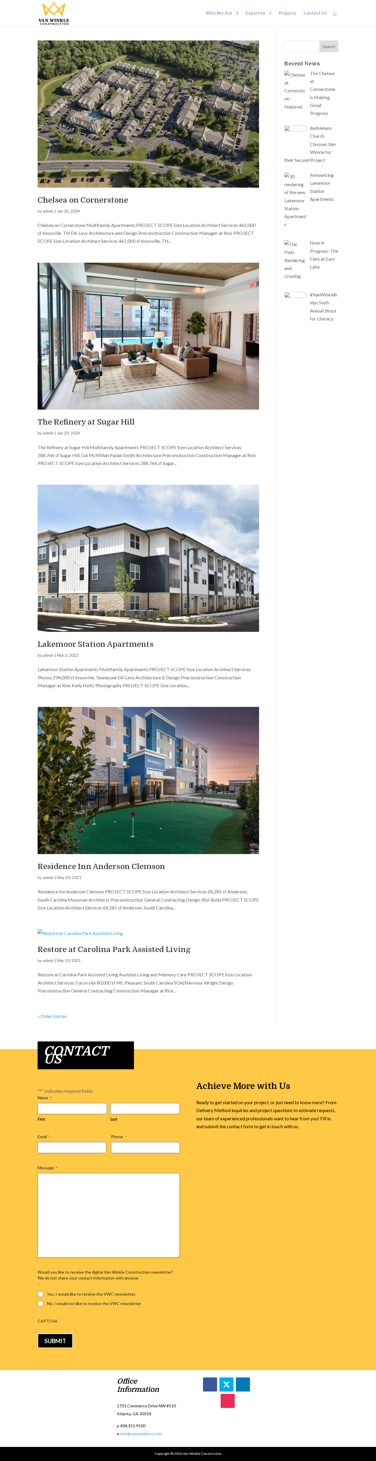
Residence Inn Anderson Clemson (101, 866)
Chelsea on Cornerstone (83, 200)
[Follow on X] (226, 1384)
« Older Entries (52, 1016)
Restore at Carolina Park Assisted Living (114, 949)
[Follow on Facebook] (210, 1384)
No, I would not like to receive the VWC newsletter (94, 1303)
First (41, 1119)
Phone (118, 1136)
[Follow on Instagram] (228, 1401)
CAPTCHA (48, 1321)
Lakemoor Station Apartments (95, 644)
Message (48, 1167)
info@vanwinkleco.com (141, 1433)
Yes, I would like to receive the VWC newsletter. (91, 1294)
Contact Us (315, 14)
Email (44, 1136)
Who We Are (219, 14)
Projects (287, 14)
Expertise (256, 14)
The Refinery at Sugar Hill (86, 422)
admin (48, 210)
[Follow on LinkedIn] (243, 1384)
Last (113, 1119)
